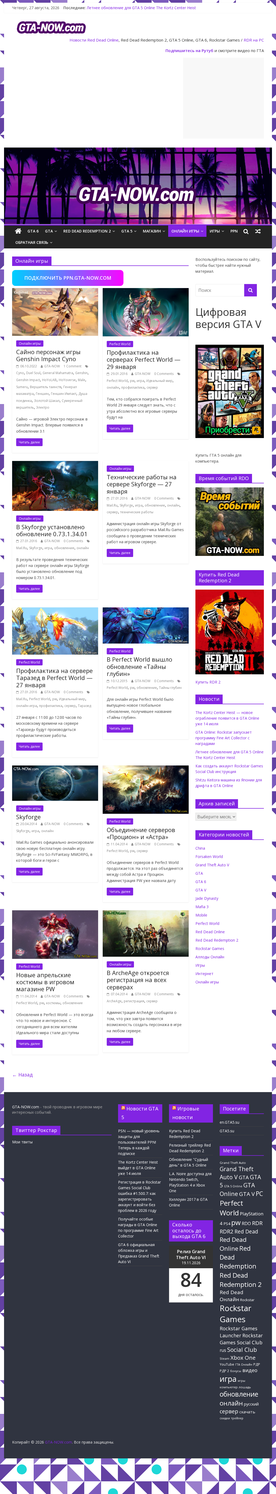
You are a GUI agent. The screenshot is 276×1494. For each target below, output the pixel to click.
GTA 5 (126, 231)
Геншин (42, 393)
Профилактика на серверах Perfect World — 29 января (143, 359)
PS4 (226, 1223)
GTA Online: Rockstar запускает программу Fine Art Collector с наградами (223, 738)
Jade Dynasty (206, 898)
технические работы (136, 512)
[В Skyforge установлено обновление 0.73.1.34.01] (55, 464)
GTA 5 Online (233, 1186)
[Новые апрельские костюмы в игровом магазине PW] (55, 914)
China (200, 848)
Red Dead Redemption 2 (87, 231)
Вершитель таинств (45, 387)
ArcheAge (114, 1001)
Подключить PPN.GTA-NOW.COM (67, 278)
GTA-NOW (52, 366)
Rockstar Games (209, 948)
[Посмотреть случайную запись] (258, 231)
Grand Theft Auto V (212, 864)
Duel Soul (33, 373)
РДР (256, 1364)
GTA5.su (227, 1130)
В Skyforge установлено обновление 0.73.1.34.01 (52, 530)
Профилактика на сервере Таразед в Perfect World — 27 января (54, 677)
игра (140, 380)
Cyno (20, 373)
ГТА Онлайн (243, 1364)
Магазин (152, 231)
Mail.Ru (21, 548)
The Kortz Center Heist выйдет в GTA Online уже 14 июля (138, 1168)
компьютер (229, 1387)
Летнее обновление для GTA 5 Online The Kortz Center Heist (141, 7)
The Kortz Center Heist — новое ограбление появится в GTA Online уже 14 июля (227, 718)
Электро (42, 407)
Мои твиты (22, 1141)
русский (251, 1404)
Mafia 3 (202, 906)
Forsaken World (209, 856)
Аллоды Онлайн (209, 956)
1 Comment (72, 366)
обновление (64, 548)
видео (249, 1370)
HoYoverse (67, 380)
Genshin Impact (28, 380)
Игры (215, 231)
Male (81, 380)
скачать (247, 1411)
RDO (246, 1223)
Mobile (201, 915)
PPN (234, 231)
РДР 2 (224, 1371)
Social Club (242, 1349)
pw (132, 380)
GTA (49, 231)
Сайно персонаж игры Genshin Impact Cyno (48, 355)
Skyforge (35, 548)
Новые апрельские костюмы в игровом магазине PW (45, 982)
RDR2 (226, 1231)
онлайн (113, 387)
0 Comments (164, 373)
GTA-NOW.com (25, 1106)
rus (223, 1350)
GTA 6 (33, 231)
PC (259, 1193)
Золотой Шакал (47, 400)
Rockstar (247, 1299)
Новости (78, 40)
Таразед (84, 705)
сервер (152, 387)
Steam (224, 1358)
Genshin (81, 373)
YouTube (227, 1364)
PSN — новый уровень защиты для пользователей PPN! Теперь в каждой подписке (139, 1142)
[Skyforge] (55, 769)
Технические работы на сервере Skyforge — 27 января (142, 484)
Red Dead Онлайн (231, 1295)
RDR (257, 1223)
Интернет (204, 973)
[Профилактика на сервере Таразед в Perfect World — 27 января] (55, 611)
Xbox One (243, 1357)
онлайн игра (26, 705)
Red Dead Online (103, 40)
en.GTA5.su (229, 1122)
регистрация (134, 1001)
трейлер (237, 1418)
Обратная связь (31, 242)
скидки (225, 1418)
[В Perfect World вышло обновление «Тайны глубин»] (146, 611)
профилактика (132, 387)
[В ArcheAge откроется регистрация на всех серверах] (146, 914)
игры (241, 1381)
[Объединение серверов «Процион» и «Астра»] (146, 769)
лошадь (245, 1387)
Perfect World (119, 344)
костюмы (53, 1003)
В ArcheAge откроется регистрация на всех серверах (138, 980)
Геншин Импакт (63, 393)
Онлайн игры (185, 231)
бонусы (235, 1371)
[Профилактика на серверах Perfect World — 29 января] (146, 291)
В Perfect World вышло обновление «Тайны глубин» (139, 666)
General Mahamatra (58, 373)
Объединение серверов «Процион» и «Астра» (141, 833)
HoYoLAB (49, 380)
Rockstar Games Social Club (241, 1339)
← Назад (22, 1074)
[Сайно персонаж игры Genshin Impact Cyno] (55, 291)
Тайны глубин (170, 687)
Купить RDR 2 (207, 682)
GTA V (200, 890)
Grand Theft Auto (233, 1163)
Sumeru (22, 387)
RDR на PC (254, 40)
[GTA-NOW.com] (138, 151)
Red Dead (246, 1231)
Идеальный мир (159, 380)
